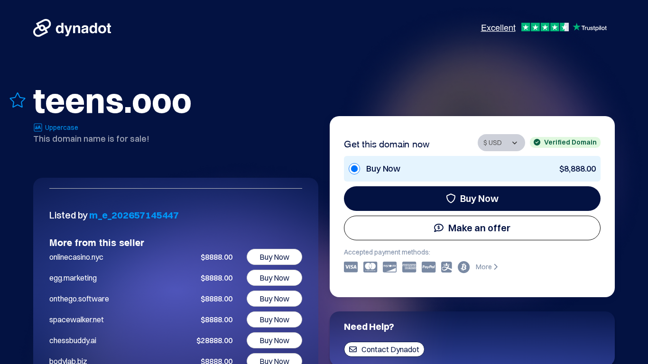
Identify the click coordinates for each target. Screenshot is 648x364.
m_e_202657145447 (134, 215)
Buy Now (479, 198)
